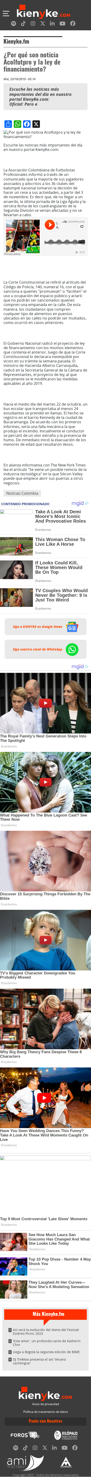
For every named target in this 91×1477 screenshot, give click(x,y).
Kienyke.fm (16, 42)
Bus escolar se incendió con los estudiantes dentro (45, 393)
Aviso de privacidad (45, 1404)
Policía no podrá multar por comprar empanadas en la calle (45, 267)
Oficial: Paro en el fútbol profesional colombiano (40, 159)
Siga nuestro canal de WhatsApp (38, 649)
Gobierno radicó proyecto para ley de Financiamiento (44, 332)
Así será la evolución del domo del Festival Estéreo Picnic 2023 (46, 1332)
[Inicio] (44, 12)
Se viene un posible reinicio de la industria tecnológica (44, 454)
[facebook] (72, 24)
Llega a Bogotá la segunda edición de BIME (46, 1352)
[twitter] (42, 24)
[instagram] (33, 24)
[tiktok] (23, 24)
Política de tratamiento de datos (45, 1412)
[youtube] (62, 24)
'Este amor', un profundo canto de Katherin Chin (46, 1343)
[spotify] (13, 24)
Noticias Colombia (22, 493)
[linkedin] (52, 24)
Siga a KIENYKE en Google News (38, 626)
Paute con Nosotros (45, 1421)
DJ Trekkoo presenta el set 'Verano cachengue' (39, 1361)
